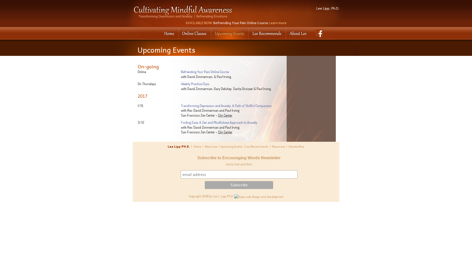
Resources (278, 146)
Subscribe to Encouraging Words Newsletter (238, 158)
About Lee (211, 146)
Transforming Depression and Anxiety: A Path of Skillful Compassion (226, 106)
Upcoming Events (231, 146)
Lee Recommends (256, 146)
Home (197, 146)
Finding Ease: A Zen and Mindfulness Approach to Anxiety (219, 122)
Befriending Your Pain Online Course (236, 22)
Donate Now (296, 146)
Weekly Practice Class (195, 84)
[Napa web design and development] (258, 196)
